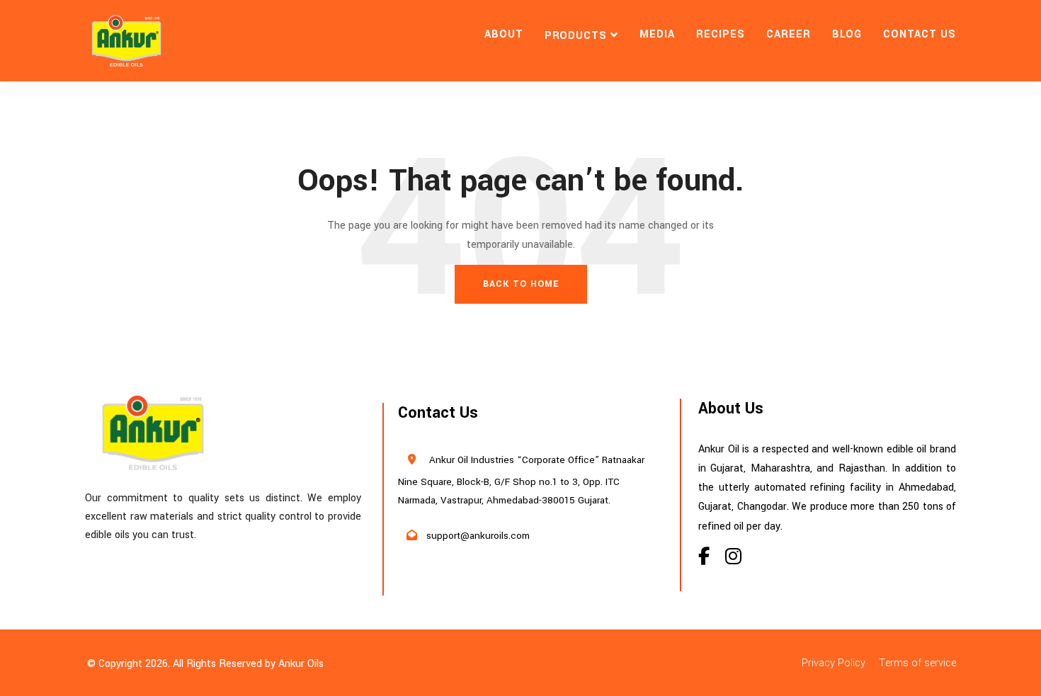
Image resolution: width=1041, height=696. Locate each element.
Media (657, 34)
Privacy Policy (833, 663)
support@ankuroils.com (478, 535)
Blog (847, 34)
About (503, 34)
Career (788, 34)
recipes (720, 34)
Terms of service (917, 663)
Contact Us (919, 34)
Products (576, 35)
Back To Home (521, 284)
